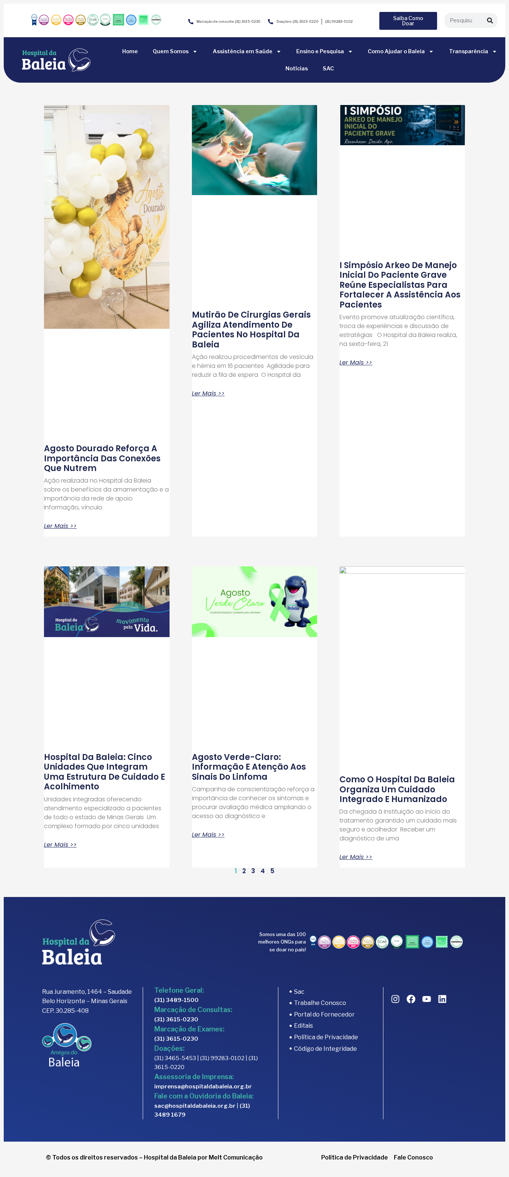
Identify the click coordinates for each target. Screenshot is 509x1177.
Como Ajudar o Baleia (396, 51)
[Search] (490, 20)
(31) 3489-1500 (176, 1000)
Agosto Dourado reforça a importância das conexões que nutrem (102, 458)
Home (130, 51)
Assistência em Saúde (242, 51)
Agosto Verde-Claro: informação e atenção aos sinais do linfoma (249, 767)
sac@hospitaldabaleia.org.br (194, 1106)
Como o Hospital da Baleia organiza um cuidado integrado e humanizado (397, 789)
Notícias (296, 68)
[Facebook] (411, 999)
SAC (328, 68)
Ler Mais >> (60, 526)
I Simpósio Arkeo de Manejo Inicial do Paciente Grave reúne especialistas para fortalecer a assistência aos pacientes (400, 285)
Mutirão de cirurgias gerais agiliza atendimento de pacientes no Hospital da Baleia (251, 329)
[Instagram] (395, 999)
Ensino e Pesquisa (320, 51)
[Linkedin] (442, 999)
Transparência (468, 51)
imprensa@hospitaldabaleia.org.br (203, 1086)
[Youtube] (426, 999)
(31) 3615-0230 (176, 1019)
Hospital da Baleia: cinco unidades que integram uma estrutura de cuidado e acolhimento (104, 771)
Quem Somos (171, 51)
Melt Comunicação (236, 1157)
